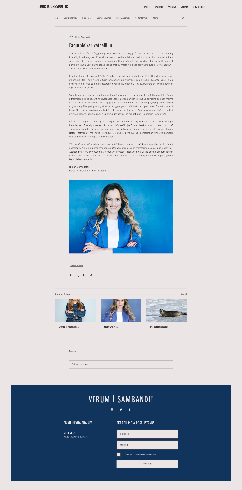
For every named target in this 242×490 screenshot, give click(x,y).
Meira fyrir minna (111, 326)
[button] (183, 18)
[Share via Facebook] (70, 275)
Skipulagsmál (123, 18)
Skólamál (86, 18)
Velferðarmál (141, 18)
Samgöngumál (104, 18)
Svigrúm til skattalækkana (69, 326)
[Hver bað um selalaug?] (166, 310)
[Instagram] (112, 409)
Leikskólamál (70, 18)
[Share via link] (91, 275)
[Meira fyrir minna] (121, 310)
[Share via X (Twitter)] (77, 275)
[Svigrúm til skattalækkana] (75, 310)
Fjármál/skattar (76, 266)
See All (184, 294)
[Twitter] (121, 409)
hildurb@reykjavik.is (75, 437)
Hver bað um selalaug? (159, 326)
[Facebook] (129, 409)
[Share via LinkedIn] (84, 275)
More (155, 18)
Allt (56, 18)
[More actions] (171, 37)
